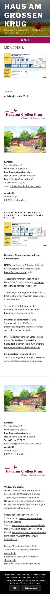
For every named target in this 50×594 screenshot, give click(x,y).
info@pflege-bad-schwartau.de (25, 186)
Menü (26, 40)
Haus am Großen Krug (23, 15)
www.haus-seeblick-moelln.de (25, 563)
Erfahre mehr (31, 588)
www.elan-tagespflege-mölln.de (26, 529)
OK (14, 588)
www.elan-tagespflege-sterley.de (28, 525)
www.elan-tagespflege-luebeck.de (29, 532)
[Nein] (46, 582)
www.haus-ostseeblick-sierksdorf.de (22, 347)
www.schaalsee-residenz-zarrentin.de (22, 361)
